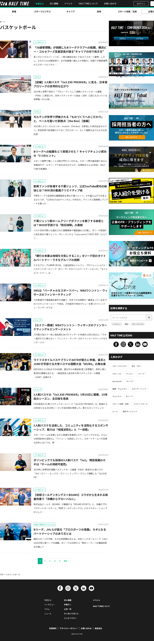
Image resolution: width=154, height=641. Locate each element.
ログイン (141, 3)
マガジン (39, 3)
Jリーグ (141, 373)
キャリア (70, 11)
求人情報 (54, 3)
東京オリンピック (130, 411)
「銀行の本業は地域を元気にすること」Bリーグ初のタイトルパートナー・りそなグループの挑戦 (70, 258)
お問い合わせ (110, 3)
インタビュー (40, 42)
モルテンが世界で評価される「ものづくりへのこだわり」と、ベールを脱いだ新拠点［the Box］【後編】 (69, 119)
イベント (68, 3)
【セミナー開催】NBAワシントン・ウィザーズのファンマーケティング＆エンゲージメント (70, 327)
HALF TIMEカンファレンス (44, 524)
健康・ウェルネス (119, 388)
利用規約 (52, 628)
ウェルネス (116, 396)
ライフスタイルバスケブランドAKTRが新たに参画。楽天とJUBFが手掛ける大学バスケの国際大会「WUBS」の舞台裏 (70, 362)
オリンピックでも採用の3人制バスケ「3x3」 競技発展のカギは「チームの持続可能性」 (70, 462)
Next (65, 561)
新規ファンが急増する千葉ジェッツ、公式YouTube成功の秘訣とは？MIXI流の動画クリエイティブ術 (70, 188)
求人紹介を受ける (71, 613)
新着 (14, 11)
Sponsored (117, 381)
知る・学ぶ (136, 366)
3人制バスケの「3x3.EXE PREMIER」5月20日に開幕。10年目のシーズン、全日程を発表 (71, 396)
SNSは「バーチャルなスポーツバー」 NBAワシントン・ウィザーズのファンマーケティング (71, 292)
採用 (99, 11)
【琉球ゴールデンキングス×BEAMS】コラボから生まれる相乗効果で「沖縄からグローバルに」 (71, 497)
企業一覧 (67, 609)
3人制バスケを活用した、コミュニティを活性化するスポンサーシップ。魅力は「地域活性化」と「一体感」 (71, 427)
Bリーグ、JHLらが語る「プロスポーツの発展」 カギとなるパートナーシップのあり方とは (70, 531)
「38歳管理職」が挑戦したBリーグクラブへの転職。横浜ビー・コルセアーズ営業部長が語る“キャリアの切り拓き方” (70, 49)
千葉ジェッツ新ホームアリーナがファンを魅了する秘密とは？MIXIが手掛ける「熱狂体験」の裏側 (69, 223)
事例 (126, 324)
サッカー (129, 373)
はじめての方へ (70, 618)
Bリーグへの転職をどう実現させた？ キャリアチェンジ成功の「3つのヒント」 (70, 153)
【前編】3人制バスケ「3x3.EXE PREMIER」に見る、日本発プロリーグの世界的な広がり (70, 84)
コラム (37, 77)
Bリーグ (129, 396)
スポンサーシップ (139, 388)
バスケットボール (140, 404)
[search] (149, 317)
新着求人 (67, 604)
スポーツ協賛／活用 (127, 11)
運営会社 (98, 628)
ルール (115, 411)
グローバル (116, 373)
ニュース (38, 320)
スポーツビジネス (42, 11)
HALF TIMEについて (88, 3)
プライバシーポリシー (69, 628)
